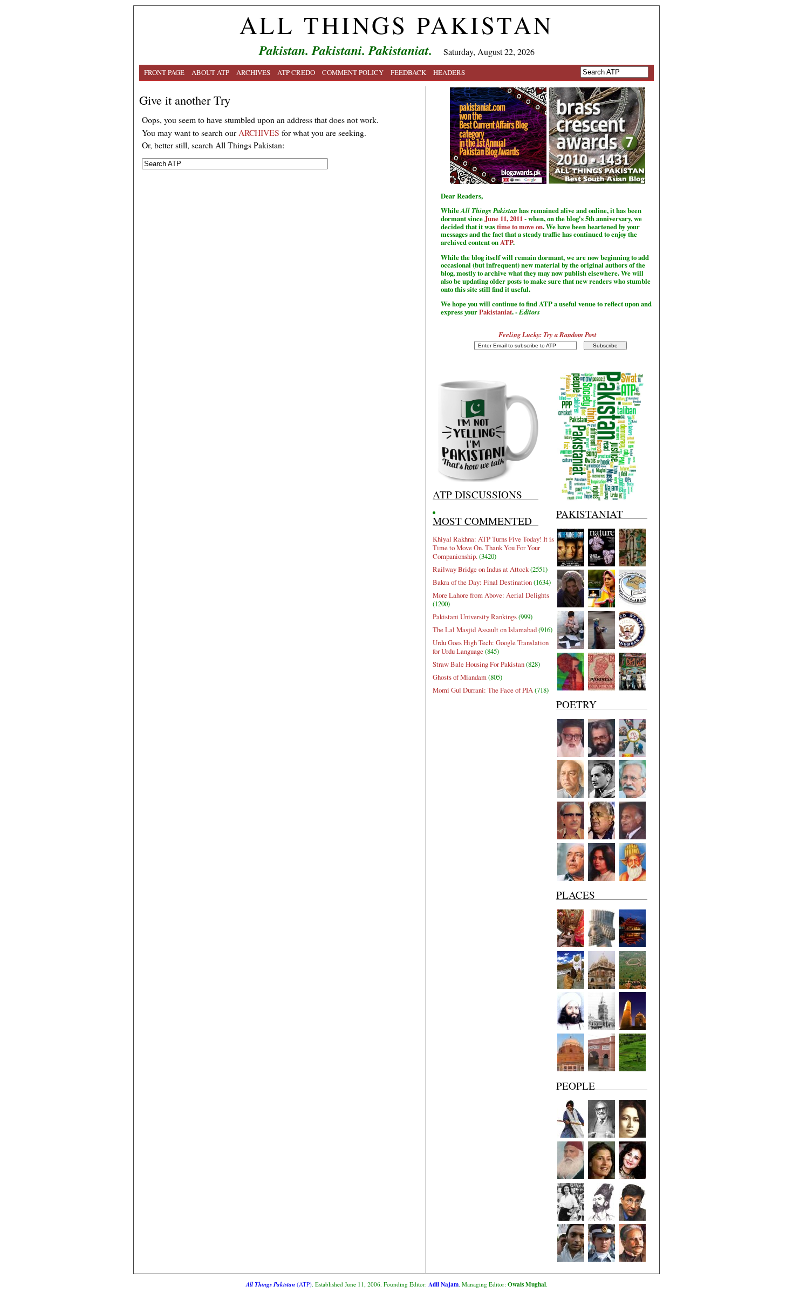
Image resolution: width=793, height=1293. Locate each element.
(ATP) (279, 1284)
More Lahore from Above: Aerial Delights (491, 595)
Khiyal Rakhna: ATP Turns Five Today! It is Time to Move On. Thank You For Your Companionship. (493, 547)
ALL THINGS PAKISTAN (396, 25)
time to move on (520, 226)
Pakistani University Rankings (475, 616)
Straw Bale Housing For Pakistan (478, 664)
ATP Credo (296, 72)
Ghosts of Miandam (460, 677)
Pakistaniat (495, 312)
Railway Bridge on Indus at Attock (481, 569)
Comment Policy (353, 72)
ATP (506, 242)
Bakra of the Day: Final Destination (482, 582)
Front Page (164, 72)
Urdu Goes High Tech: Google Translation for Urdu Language (491, 647)
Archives (253, 72)
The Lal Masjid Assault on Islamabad (485, 629)
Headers (449, 72)
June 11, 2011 (503, 218)
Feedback (408, 72)
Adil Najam (443, 1284)
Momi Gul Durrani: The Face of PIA (483, 690)
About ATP (210, 72)
